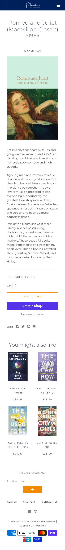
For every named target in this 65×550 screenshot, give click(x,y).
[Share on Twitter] (23, 327)
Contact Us (50, 501)
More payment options (32, 314)
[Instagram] (35, 512)
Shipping (29, 501)
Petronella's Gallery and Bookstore (35, 521)
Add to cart (32, 296)
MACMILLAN (32, 51)
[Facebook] (29, 512)
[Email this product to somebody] (34, 327)
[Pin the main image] (28, 327)
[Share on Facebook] (17, 327)
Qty (9, 285)
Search (12, 501)
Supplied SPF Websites (33, 525)
